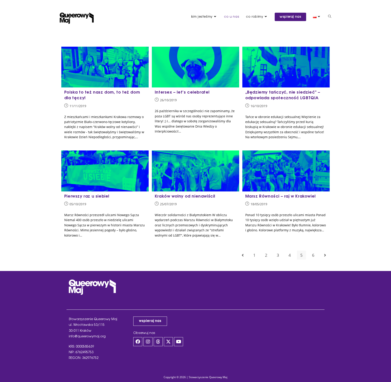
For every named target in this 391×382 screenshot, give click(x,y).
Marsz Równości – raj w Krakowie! (280, 196)
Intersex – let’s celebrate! (182, 92)
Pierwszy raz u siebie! (87, 196)
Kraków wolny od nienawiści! (185, 196)
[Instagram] (148, 341)
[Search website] (330, 17)
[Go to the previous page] (242, 255)
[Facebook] (137, 341)
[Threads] (158, 341)
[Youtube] (178, 341)
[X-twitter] (168, 341)
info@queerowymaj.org (87, 336)
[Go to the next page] (324, 255)
